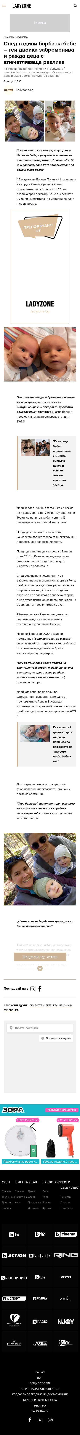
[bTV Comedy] (40, 1234)
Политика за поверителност (40, 1388)
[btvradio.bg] (40, 1320)
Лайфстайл (51, 1182)
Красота (21, 1182)
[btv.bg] (14, 1234)
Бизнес (46, 1202)
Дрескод (7, 1202)
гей (55, 1005)
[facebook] (30, 1420)
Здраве (33, 1182)
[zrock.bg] (65, 1341)
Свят (45, 1197)
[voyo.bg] (65, 1277)
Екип (40, 1377)
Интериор (67, 1208)
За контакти (40, 1411)
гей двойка (11, 1010)
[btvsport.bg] (14, 1298)
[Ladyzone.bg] (22, 6)
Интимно (33, 1208)
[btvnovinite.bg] (14, 1277)
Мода (6, 1182)
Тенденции (8, 1197)
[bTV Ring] (65, 1255)
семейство (37, 1005)
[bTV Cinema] (65, 1234)
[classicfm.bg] (14, 1341)
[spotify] (50, 1420)
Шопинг (6, 1208)
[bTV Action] (14, 1255)
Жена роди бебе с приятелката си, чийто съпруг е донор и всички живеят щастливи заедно (62, 463)
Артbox (46, 1208)
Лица (45, 1191)
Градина (65, 1202)
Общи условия (40, 1383)
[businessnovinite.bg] (40, 1298)
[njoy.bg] (65, 1320)
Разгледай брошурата (62, 1110)
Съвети (6, 1191)
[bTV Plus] (40, 1277)
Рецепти (66, 1197)
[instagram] (40, 1420)
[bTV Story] (40, 1255)
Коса (17, 1202)
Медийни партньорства (40, 1400)
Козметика (21, 1197)
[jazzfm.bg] (40, 1341)
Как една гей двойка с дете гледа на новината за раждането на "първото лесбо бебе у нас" (62, 744)
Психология (35, 1202)
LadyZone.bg (24, 90)
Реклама (40, 1405)
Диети (31, 1191)
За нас (40, 1372)
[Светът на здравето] (14, 1320)
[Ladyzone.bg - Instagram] (33, 989)
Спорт (31, 1197)
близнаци (65, 1005)
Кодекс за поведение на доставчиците (40, 1394)
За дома (9, 37)
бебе (48, 1005)
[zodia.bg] (65, 1298)
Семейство (22, 37)
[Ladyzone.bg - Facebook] (39, 997)
